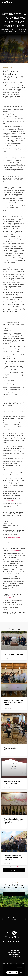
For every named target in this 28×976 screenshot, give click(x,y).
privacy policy (19, 966)
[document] (14, 488)
